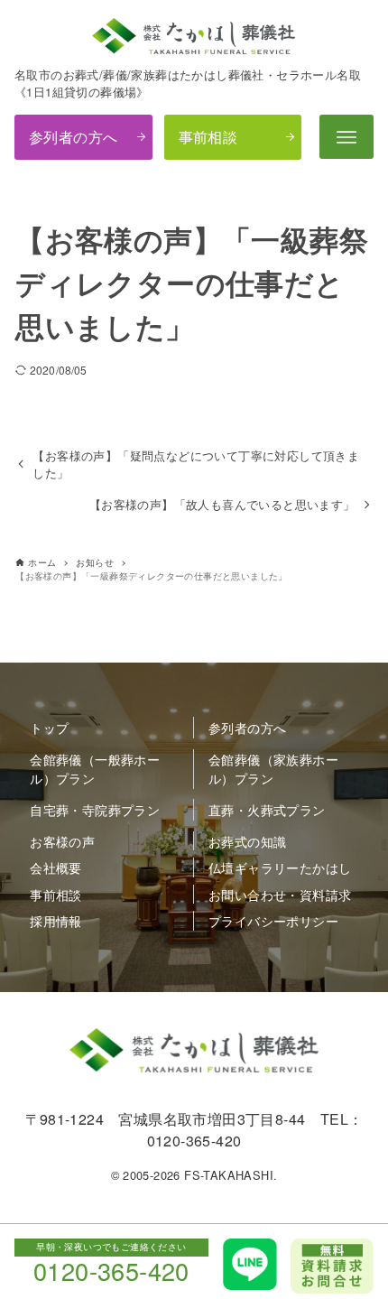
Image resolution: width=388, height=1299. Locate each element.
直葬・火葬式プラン (267, 809)
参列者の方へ (73, 136)
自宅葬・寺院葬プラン (95, 809)
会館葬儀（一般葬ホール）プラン (95, 768)
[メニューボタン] (346, 137)
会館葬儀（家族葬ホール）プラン (273, 768)
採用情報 (56, 920)
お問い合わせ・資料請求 (279, 894)
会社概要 (56, 867)
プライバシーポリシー (273, 920)
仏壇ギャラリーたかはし (279, 867)
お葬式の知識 (247, 840)
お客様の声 (62, 840)
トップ (49, 727)
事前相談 (208, 136)
